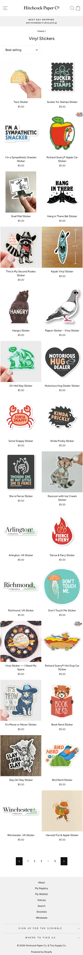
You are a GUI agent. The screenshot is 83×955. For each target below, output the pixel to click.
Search (41, 905)
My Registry (41, 888)
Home (40, 31)
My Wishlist (41, 894)
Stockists (41, 911)
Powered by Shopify (41, 952)
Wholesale (41, 917)
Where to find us (40, 937)
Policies (41, 900)
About (41, 882)
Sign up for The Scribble (41, 928)
